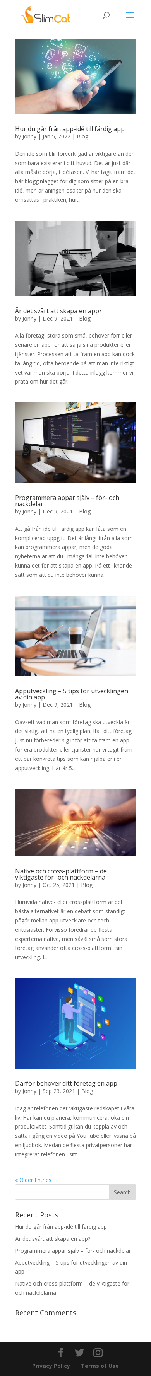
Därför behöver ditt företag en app (66, 1083)
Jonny (29, 136)
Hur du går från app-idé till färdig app (70, 128)
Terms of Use (100, 1365)
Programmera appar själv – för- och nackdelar (67, 500)
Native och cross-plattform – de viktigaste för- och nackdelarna (61, 874)
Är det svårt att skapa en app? (58, 311)
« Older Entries (33, 1179)
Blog (82, 136)
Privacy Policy (51, 1365)
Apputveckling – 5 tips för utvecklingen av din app (71, 694)
